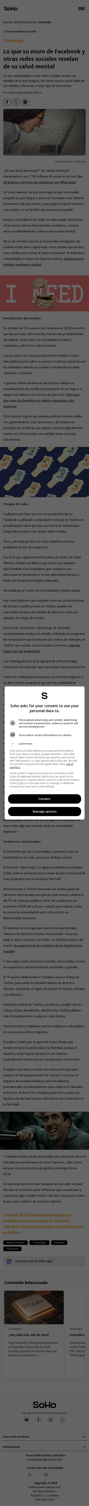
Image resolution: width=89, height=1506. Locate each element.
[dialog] (45, 753)
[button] (44, 744)
